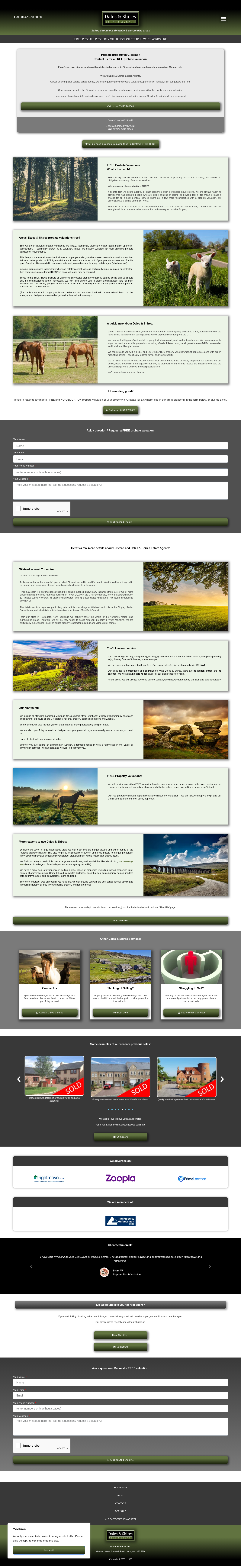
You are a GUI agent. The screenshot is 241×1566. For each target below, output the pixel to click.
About (120, 1495)
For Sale (120, 1511)
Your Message (20, 479)
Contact (120, 1503)
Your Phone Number (24, 466)
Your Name (19, 439)
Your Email (19, 452)
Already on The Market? (120, 1519)
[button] (223, 18)
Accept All (49, 1550)
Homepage (120, 1487)
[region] (49, 1540)
